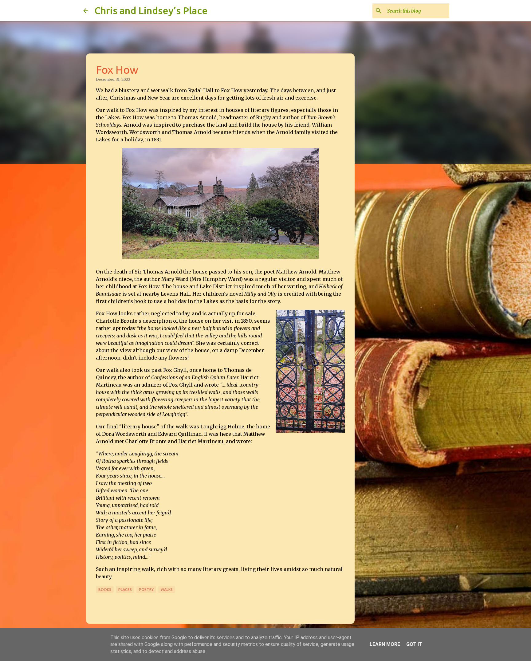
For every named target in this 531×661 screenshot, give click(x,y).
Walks (167, 590)
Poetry (146, 590)
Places (125, 590)
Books (104, 590)
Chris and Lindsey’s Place (151, 10)
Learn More (385, 644)
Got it (414, 644)
